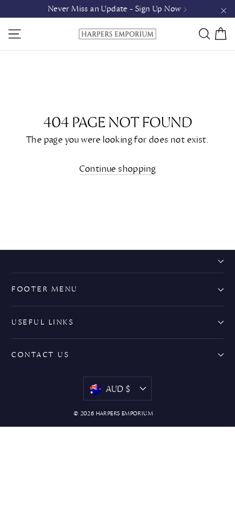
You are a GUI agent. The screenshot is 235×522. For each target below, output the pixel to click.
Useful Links (42, 322)
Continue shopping (117, 168)
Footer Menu (44, 289)
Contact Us (40, 354)
